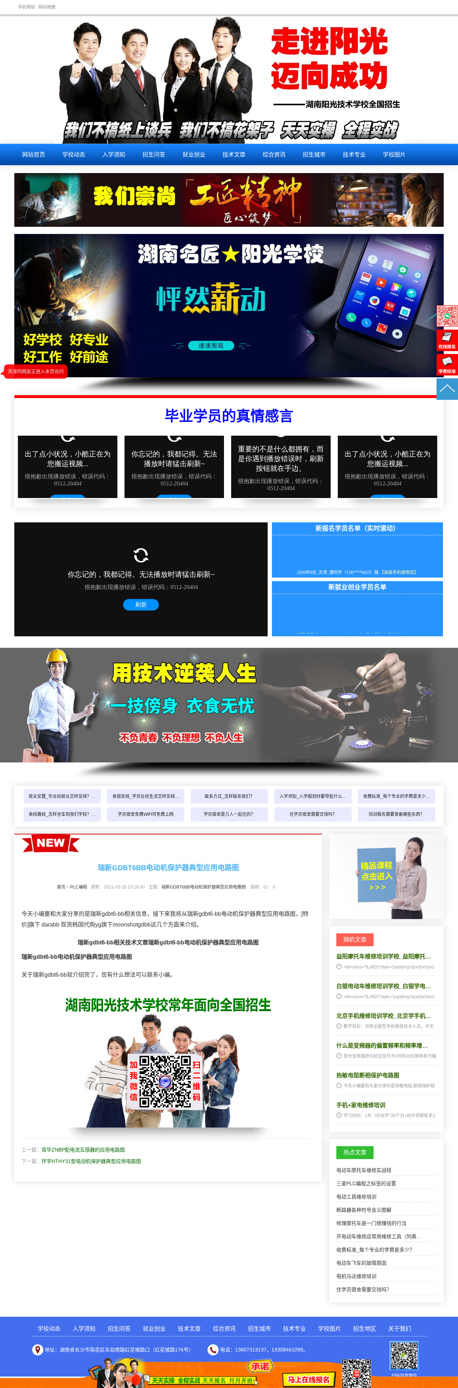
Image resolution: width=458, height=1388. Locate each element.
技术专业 (354, 155)
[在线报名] (447, 349)
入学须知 (113, 155)
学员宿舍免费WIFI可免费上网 (146, 814)
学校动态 (73, 155)
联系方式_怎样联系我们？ (229, 796)
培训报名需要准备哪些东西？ (396, 814)
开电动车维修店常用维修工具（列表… (379, 1236)
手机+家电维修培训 (360, 1105)
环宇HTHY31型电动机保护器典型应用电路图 (91, 1161)
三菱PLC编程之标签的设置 (366, 1183)
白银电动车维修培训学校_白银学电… (383, 986)
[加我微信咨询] (447, 325)
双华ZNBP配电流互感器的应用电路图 (83, 1150)
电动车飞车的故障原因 (361, 1263)
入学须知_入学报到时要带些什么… (312, 796)
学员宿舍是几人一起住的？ (229, 814)
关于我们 (399, 1329)
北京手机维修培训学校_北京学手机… (383, 1016)
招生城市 (314, 155)
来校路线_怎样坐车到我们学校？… (62, 814)
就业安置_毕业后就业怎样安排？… (62, 796)
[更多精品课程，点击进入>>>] (386, 917)
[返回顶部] (447, 398)
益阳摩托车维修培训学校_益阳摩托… (383, 956)
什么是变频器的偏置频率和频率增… (382, 1046)
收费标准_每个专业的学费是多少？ (375, 1250)
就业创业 (193, 155)
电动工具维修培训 (356, 1197)
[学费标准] (447, 374)
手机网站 (26, 7)
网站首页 (33, 155)
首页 (61, 887)
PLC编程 (78, 887)
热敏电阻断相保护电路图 (367, 1075)
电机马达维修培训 (356, 1276)
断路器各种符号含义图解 (363, 1210)
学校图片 (394, 155)
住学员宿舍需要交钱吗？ (313, 814)
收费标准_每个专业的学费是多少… (396, 796)
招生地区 (364, 1329)
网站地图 (46, 7)
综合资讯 (274, 155)
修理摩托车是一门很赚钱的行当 (371, 1223)
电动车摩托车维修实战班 (363, 1170)
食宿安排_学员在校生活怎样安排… (145, 796)
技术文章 (234, 155)
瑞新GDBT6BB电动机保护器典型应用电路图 (203, 887)
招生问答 (153, 155)
